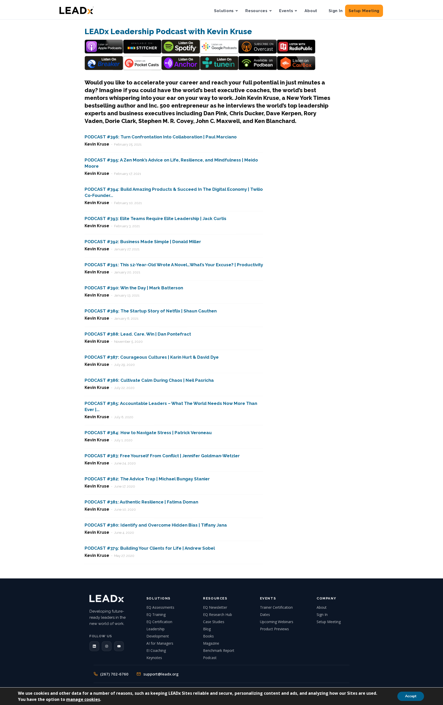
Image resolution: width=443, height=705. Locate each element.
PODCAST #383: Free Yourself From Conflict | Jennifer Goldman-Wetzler (162, 455)
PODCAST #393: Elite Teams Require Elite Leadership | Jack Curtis (155, 218)
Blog (207, 628)
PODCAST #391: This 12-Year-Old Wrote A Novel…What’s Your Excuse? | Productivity (174, 264)
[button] (94, 646)
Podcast (210, 657)
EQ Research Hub (217, 614)
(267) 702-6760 (114, 674)
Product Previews (274, 628)
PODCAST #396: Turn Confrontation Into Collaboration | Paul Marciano (161, 136)
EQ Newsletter (215, 607)
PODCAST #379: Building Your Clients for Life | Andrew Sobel (150, 548)
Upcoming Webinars (276, 621)
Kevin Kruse (97, 144)
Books (208, 636)
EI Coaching (156, 650)
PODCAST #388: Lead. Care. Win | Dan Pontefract (138, 334)
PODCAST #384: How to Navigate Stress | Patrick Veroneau (148, 432)
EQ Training (156, 614)
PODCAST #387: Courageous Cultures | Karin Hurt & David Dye (152, 357)
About (311, 10)
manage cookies (83, 699)
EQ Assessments (160, 607)
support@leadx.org (160, 674)
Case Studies (213, 621)
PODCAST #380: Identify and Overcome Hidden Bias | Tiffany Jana (156, 525)
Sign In (336, 10)
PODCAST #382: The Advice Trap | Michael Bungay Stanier (147, 478)
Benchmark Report (218, 650)
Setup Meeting (364, 10)
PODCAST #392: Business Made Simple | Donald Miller (143, 241)
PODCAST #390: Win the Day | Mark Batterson (134, 287)
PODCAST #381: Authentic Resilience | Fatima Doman (141, 501)
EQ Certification (159, 621)
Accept (410, 696)
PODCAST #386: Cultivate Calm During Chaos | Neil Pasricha (149, 380)
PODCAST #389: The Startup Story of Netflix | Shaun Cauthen (151, 310)
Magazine (211, 643)
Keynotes (154, 657)
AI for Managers (159, 643)
